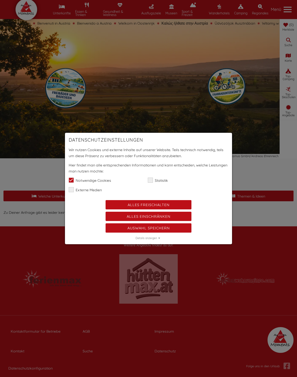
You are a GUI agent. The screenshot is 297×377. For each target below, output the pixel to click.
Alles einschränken (149, 216)
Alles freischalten (149, 204)
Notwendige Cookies (93, 180)
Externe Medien (89, 190)
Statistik (161, 180)
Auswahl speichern (148, 228)
